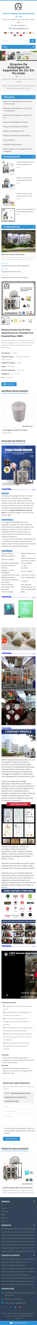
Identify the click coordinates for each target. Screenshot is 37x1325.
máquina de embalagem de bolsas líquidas (13, 1265)
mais (17, 167)
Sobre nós (4, 1208)
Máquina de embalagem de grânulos (15, 126)
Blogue (3, 1214)
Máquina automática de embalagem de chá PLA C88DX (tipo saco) (24, 179)
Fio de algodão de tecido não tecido (14, 430)
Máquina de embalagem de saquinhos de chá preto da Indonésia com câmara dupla (18, 1284)
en (14, 33)
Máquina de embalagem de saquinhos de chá (17, 116)
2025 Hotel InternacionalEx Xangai (13, 254)
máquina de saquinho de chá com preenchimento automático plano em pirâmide (16, 1046)
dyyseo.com (18, 1318)
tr (23, 35)
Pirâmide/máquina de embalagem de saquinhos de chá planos (17, 1013)
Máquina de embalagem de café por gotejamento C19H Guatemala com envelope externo (18, 1248)
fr (20, 33)
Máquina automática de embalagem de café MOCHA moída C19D (18, 1251)
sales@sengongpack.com (20, 28)
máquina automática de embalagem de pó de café (15, 1262)
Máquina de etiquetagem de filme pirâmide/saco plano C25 (25, 210)
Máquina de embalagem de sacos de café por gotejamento (17, 109)
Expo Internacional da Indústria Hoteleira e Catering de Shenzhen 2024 (15, 266)
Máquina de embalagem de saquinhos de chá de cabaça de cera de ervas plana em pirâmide (17, 1037)
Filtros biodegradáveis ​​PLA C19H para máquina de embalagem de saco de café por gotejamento (25, 163)
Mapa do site (5, 1218)
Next (34, 414)
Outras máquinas (9, 140)
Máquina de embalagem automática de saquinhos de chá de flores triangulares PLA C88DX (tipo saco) (17, 1070)
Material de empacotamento (12, 144)
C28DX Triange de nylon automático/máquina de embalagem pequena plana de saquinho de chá (25, 195)
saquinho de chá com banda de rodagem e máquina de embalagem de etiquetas (16, 1021)
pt (8, 33)
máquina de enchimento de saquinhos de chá (17, 1007)
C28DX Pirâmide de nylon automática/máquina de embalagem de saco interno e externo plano (18, 1188)
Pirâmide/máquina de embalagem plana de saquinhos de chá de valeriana (18, 1029)
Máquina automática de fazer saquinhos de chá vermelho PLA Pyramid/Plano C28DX (17, 1097)
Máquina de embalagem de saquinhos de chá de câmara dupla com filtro (18, 1281)
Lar (2, 1205)
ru (27, 33)
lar (18, 76)
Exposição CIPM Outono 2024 (11, 272)
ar (17, 35)
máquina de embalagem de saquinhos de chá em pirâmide (18, 1271)
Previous (2, 414)
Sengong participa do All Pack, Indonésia (14, 277)
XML (2, 1221)
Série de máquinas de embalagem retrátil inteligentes (17, 150)
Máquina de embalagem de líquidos (15, 122)
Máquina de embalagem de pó (13, 131)
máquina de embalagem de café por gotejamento (15, 1275)
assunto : (17, 1097)
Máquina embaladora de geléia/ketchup (16, 135)
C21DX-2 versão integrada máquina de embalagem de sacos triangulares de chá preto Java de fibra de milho (18, 1060)
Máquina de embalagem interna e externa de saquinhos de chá (18, 1259)
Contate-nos (10, 384)
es (33, 33)
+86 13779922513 (19, 26)
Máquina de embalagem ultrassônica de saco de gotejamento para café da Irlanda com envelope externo (18, 1268)
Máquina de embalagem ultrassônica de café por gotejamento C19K (18, 1241)
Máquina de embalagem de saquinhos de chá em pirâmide (18, 80)
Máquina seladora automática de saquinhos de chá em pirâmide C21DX (18, 1245)
